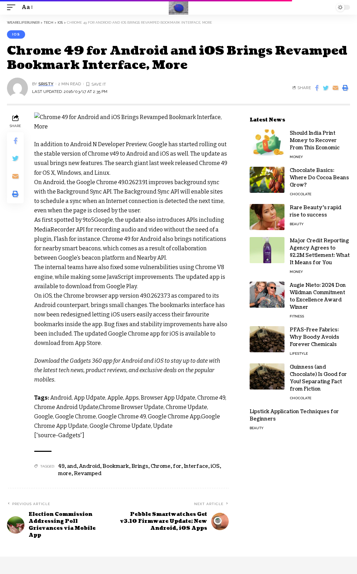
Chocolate (300, 194)
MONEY (296, 157)
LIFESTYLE (299, 353)
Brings (139, 466)
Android (89, 466)
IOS (16, 34)
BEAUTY (297, 224)
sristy (45, 83)
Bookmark (115, 466)
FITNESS (297, 316)
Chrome (160, 466)
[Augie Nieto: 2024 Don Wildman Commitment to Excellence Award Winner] (267, 295)
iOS (215, 466)
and (72, 466)
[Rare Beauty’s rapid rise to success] (267, 217)
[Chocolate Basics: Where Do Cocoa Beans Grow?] (267, 180)
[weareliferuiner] (178, 7)
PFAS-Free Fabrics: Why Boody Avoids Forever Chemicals (314, 337)
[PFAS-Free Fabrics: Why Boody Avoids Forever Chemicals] (267, 339)
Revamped (87, 473)
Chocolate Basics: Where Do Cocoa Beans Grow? (319, 177)
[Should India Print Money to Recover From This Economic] (267, 142)
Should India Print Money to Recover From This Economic (315, 140)
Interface (196, 466)
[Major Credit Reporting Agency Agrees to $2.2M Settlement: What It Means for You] (267, 250)
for (177, 466)
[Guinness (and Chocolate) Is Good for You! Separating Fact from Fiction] (267, 376)
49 (61, 466)
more (64, 473)
